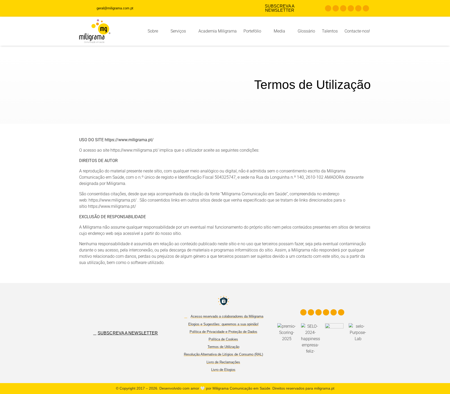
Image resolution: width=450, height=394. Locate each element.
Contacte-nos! (357, 31)
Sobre (153, 31)
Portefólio (252, 31)
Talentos (330, 31)
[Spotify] (366, 8)
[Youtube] (351, 8)
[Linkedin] (343, 8)
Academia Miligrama (217, 31)
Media (279, 31)
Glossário (306, 31)
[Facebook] (328, 8)
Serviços (178, 31)
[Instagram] (336, 8)
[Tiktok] (358, 8)
